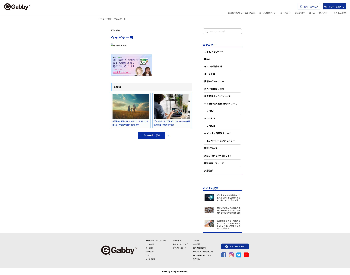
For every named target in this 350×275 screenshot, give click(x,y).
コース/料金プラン (267, 13)
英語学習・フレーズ (214, 163)
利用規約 (196, 259)
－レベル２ (209, 118)
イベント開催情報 (213, 66)
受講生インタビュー (214, 81)
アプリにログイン (337, 6)
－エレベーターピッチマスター (219, 140)
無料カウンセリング (180, 244)
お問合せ (196, 240)
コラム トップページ (214, 51)
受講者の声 (300, 13)
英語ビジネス (210, 148)
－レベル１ (209, 111)
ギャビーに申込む (237, 246)
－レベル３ (209, 126)
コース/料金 (149, 244)
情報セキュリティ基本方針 (203, 251)
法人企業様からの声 (214, 88)
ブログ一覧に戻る (151, 135)
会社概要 (196, 244)
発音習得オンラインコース (217, 96)
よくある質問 (340, 13)
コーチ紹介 (285, 13)
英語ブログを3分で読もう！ (218, 155)
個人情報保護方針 (199, 248)
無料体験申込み (311, 6)
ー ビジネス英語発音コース (217, 133)
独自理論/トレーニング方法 (155, 240)
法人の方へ (324, 13)
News (207, 58)
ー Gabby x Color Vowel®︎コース (220, 103)
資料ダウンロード (179, 248)
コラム (312, 13)
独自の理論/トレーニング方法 (241, 13)
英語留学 (208, 170)
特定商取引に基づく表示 (202, 255)
